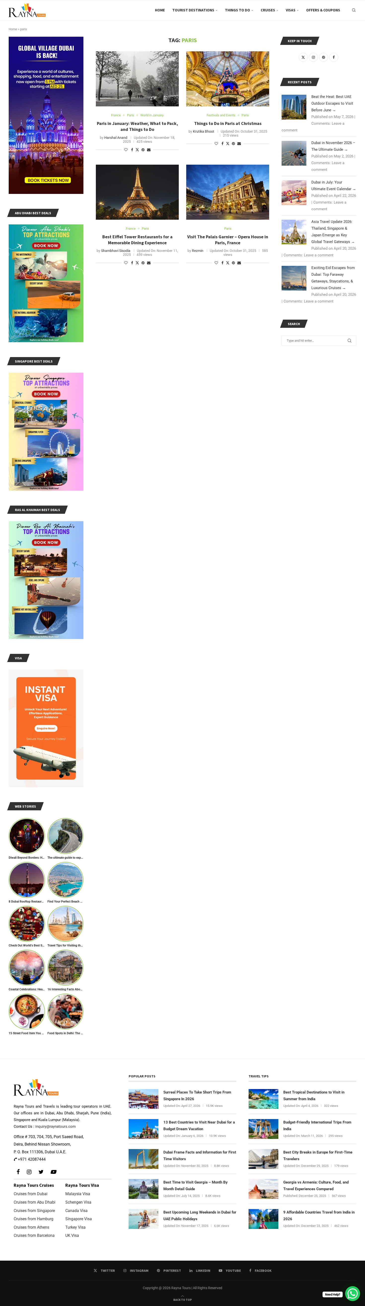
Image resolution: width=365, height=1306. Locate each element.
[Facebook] (18, 1172)
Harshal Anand (115, 138)
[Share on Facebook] (132, 150)
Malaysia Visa (77, 1193)
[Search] (353, 10)
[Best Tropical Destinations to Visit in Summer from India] (263, 1099)
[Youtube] (53, 1172)
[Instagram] (29, 1172)
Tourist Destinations (193, 10)
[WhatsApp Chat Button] (352, 1293)
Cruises (268, 10)
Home (160, 10)
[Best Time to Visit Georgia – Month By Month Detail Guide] (143, 1189)
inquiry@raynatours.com (55, 1126)
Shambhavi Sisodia (115, 251)
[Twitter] (40, 1172)
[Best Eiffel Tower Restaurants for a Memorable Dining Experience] (137, 192)
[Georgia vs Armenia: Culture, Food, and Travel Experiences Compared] (263, 1189)
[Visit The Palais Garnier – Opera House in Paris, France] (227, 192)
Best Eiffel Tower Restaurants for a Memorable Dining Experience (137, 239)
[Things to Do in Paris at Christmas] (227, 79)
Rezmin (197, 251)
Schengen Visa (78, 1202)
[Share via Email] (148, 150)
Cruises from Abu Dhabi (34, 1202)
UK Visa (72, 1235)
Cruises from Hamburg (33, 1218)
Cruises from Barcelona (34, 1235)
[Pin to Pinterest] (143, 150)
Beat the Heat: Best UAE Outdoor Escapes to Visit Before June (332, 103)
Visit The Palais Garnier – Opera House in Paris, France (227, 239)
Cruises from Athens (31, 1227)
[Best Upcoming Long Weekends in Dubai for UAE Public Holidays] (143, 1219)
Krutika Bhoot (203, 131)
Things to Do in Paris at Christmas (227, 123)
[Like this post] (126, 150)
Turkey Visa (75, 1227)
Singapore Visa (78, 1218)
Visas (290, 10)
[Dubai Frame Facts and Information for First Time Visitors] (143, 1159)
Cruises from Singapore (34, 1210)
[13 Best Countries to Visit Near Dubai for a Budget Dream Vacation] (143, 1129)
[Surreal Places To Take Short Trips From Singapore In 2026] (143, 1099)
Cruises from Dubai (30, 1193)
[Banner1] (46, 115)
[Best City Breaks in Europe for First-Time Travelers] (263, 1159)
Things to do (237, 10)
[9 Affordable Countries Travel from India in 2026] (263, 1219)
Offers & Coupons (323, 10)
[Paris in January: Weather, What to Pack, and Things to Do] (137, 79)
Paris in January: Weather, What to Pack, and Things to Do (137, 126)
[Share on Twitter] (137, 150)
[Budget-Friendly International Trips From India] (263, 1129)
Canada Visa (76, 1210)
